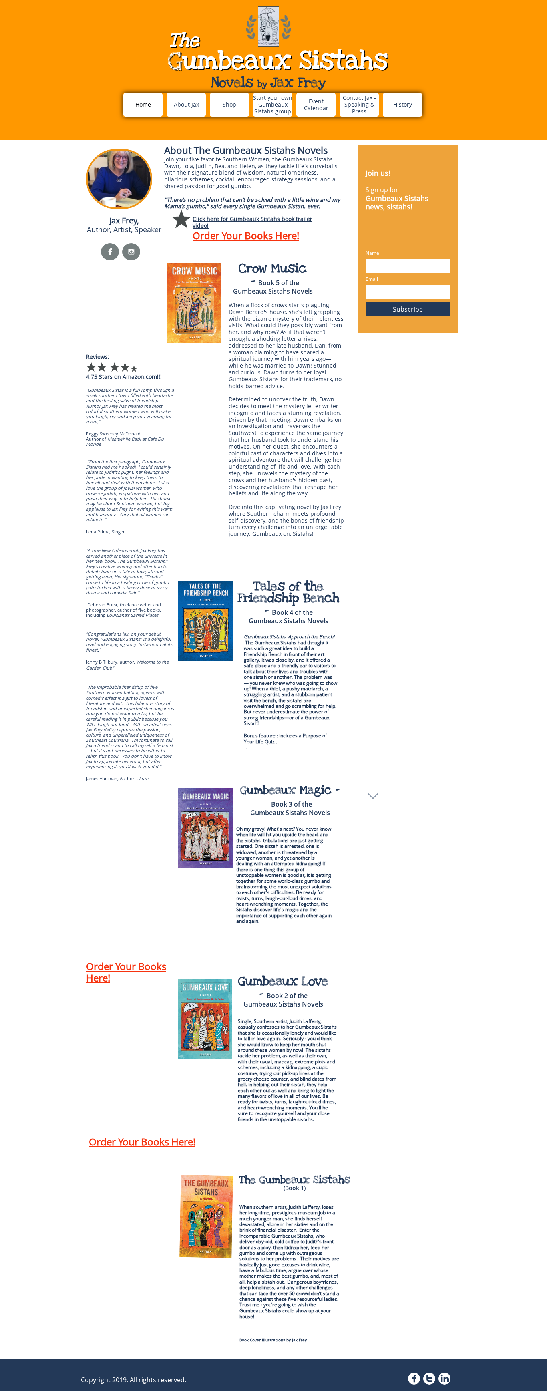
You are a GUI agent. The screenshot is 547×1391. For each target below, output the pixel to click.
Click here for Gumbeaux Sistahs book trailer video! (252, 222)
